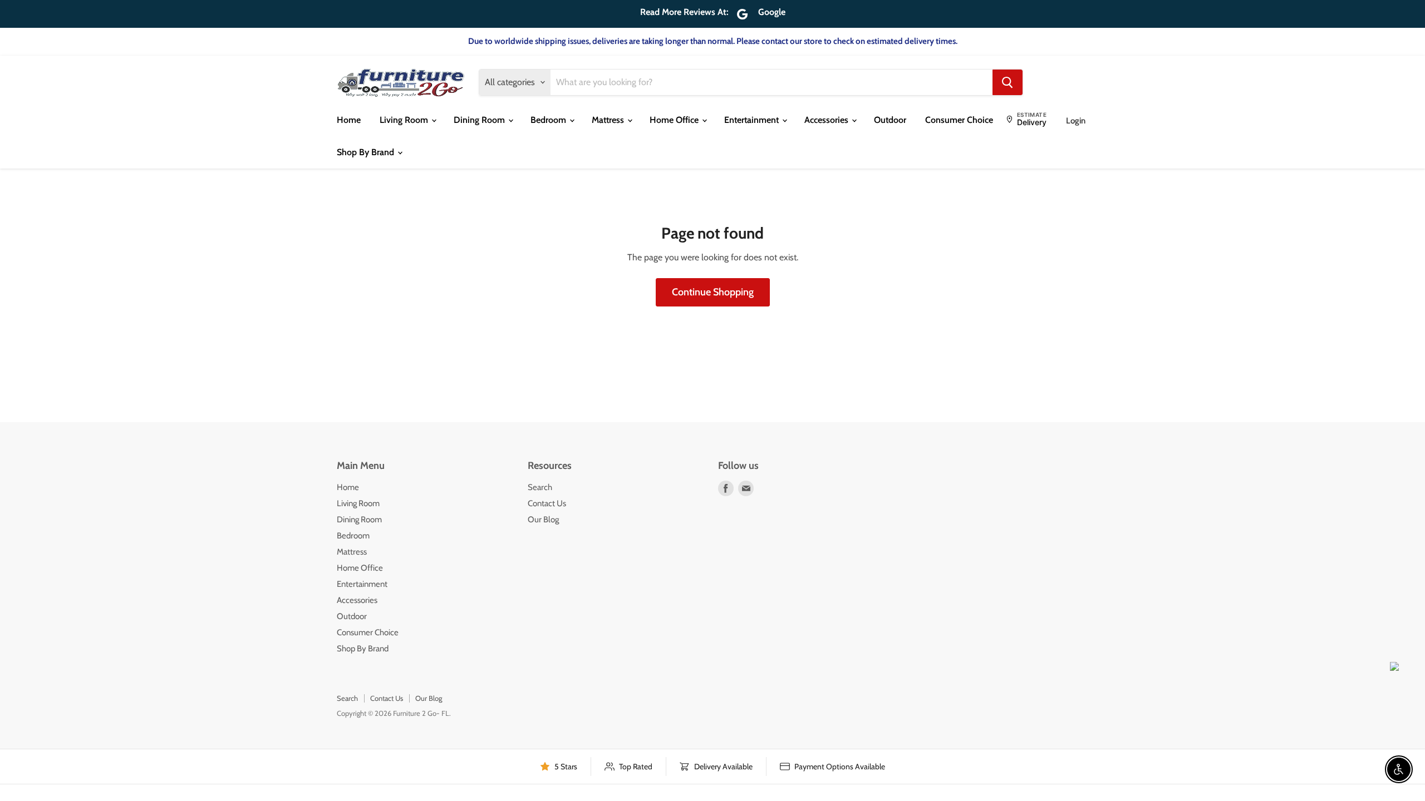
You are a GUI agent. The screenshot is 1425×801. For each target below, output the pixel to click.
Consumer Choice (959, 120)
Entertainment (752, 120)
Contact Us (547, 503)
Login (1075, 121)
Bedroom (549, 120)
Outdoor (890, 120)
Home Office (675, 120)
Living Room (405, 120)
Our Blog (543, 520)
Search (540, 487)
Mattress (609, 120)
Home (349, 120)
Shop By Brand (366, 152)
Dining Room (480, 120)
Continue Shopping (713, 292)
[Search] (1007, 82)
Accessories (827, 120)
